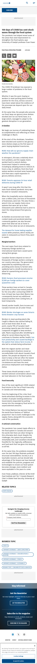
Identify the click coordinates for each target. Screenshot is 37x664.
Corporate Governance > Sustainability (14, 563)
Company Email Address (13, 517)
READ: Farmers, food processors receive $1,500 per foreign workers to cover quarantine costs (17, 280)
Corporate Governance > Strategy (12, 559)
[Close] (35, 646)
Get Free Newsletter (18, 523)
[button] (34, 3)
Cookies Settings (18, 656)
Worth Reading (7, 491)
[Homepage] (6, 3)
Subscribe (9, 10)
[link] (4, 56)
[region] (18, 653)
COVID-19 (5, 545)
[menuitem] (4, 56)
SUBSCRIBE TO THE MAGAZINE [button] (18, 623)
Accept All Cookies (18, 661)
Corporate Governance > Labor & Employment (16, 549)
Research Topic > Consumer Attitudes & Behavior (17, 567)
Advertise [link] (7, 640)
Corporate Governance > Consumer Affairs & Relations (15, 554)
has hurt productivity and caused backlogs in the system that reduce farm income (18, 339)
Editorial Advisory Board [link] (25, 640)
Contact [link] (14, 640)
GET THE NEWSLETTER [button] (18, 603)
